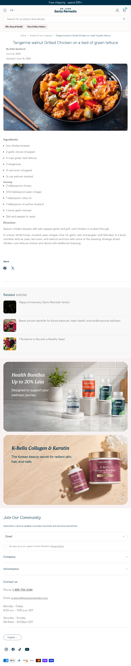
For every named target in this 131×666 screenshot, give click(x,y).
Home (23, 35)
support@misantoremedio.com (29, 598)
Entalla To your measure (41, 35)
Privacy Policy (57, 546)
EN (11, 10)
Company (9, 556)
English (11, 637)
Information (11, 569)
